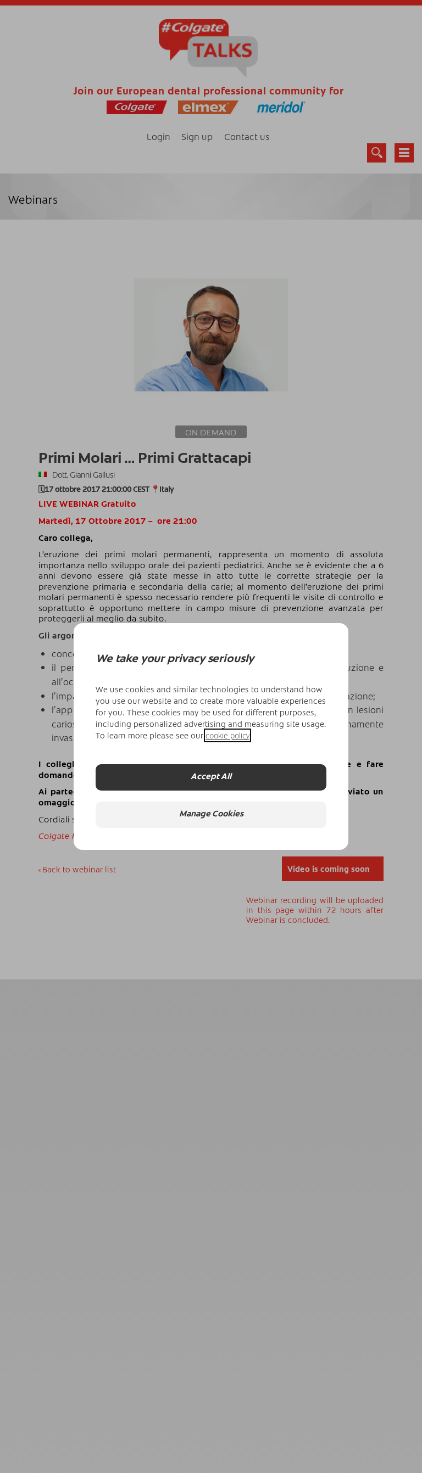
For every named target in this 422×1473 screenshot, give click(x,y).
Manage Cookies (211, 814)
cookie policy (227, 735)
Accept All (211, 777)
